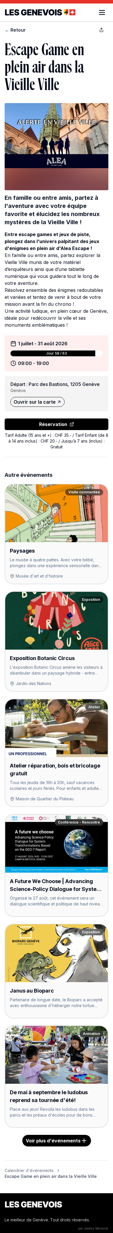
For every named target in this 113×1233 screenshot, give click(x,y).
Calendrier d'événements (29, 1170)
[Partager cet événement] (101, 30)
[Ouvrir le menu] (102, 12)
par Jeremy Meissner (93, 1228)
